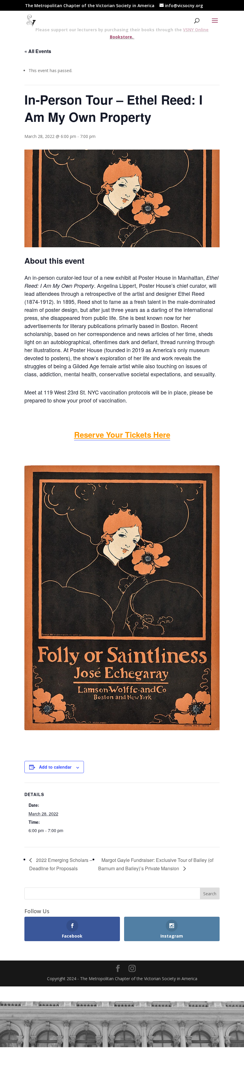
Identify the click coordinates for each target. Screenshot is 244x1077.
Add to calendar (55, 767)
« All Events (37, 51)
